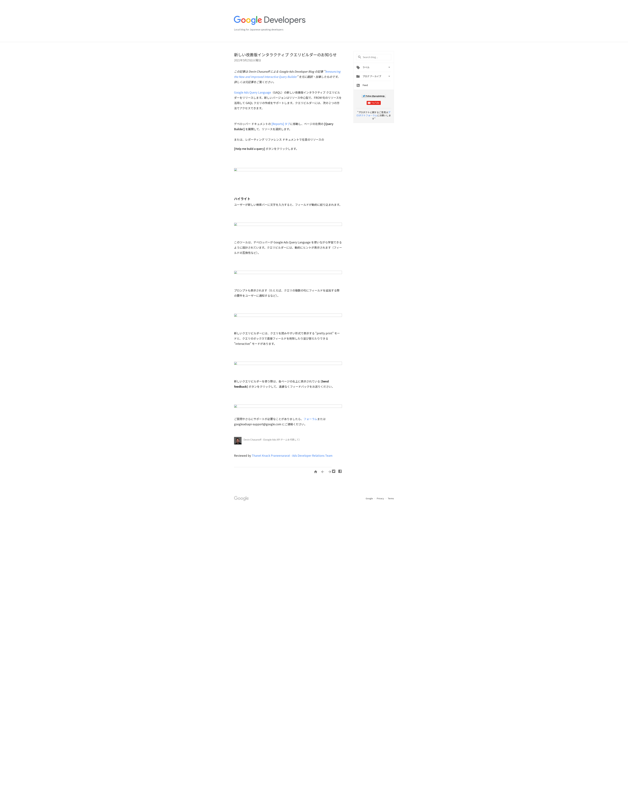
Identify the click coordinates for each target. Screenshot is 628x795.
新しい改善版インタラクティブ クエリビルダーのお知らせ (285, 54)
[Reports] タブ (280, 124)
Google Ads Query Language (252, 92)
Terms (391, 498)
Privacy (380, 498)
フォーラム (310, 419)
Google (369, 498)
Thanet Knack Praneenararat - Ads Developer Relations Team (292, 455)
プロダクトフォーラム (373, 114)
